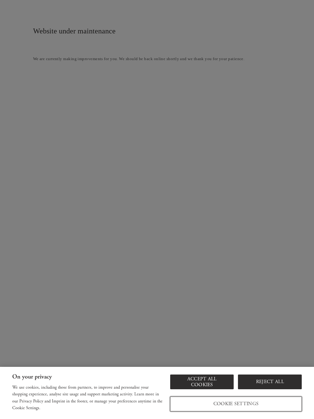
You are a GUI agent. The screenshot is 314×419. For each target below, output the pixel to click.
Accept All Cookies (202, 382)
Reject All (270, 382)
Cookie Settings (236, 404)
